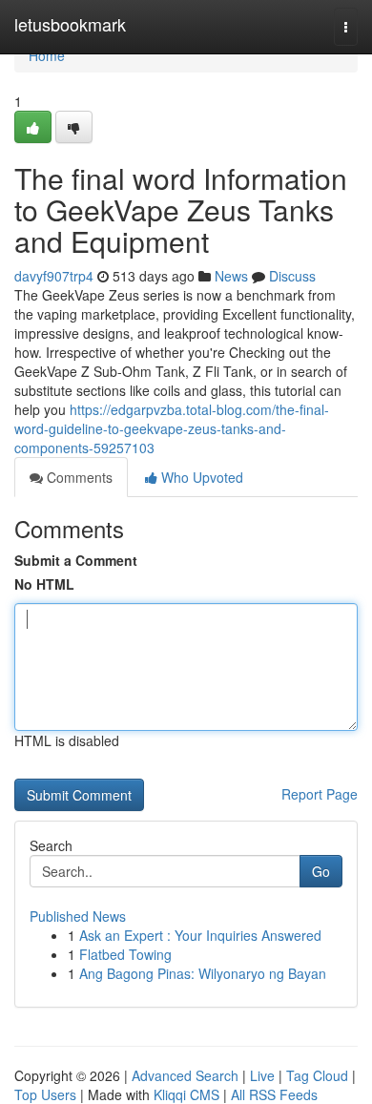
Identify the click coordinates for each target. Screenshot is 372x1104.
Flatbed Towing (125, 954)
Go (321, 871)
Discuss (292, 275)
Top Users (45, 1094)
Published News (78, 916)
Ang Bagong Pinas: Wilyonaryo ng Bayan (202, 973)
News (231, 275)
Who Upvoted (200, 477)
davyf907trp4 (53, 275)
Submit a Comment (75, 560)
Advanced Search (185, 1075)
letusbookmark (70, 23)
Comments (78, 477)
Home (47, 55)
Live (262, 1075)
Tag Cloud (317, 1075)
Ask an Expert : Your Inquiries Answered (200, 935)
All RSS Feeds (274, 1094)
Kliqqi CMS (186, 1094)
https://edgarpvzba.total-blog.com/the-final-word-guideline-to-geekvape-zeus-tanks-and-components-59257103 (171, 428)
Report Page (319, 793)
